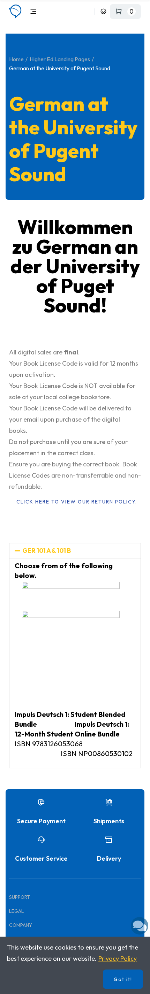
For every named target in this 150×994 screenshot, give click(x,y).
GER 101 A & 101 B (46, 551)
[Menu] (33, 11)
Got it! (123, 979)
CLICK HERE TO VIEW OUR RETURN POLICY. (76, 502)
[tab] (75, 550)
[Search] (88, 11)
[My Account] (103, 11)
